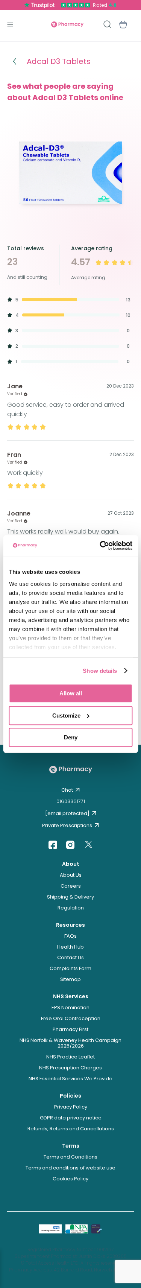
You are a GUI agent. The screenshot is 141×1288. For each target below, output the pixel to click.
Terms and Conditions (70, 1156)
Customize (66, 715)
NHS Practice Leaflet (70, 1056)
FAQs (70, 936)
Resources (70, 925)
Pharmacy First (70, 1029)
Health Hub (70, 946)
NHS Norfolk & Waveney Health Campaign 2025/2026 (70, 1043)
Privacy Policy (70, 1106)
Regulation (71, 907)
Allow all (70, 693)
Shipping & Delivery (70, 896)
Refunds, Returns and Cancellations (70, 1128)
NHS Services (70, 996)
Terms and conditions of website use (70, 1167)
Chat (67, 790)
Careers (71, 886)
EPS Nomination (70, 1007)
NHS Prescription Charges (70, 1067)
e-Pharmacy (67, 24)
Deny (70, 737)
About (70, 864)
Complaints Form (70, 968)
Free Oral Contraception (70, 1018)
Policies (70, 1095)
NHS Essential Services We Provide (70, 1078)
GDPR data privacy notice (71, 1117)
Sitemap (70, 979)
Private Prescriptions (67, 825)
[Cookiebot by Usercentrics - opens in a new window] (100, 545)
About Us (71, 875)
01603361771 (70, 801)
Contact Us (70, 957)
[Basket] (122, 24)
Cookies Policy (70, 1178)
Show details (100, 671)
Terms (70, 1146)
